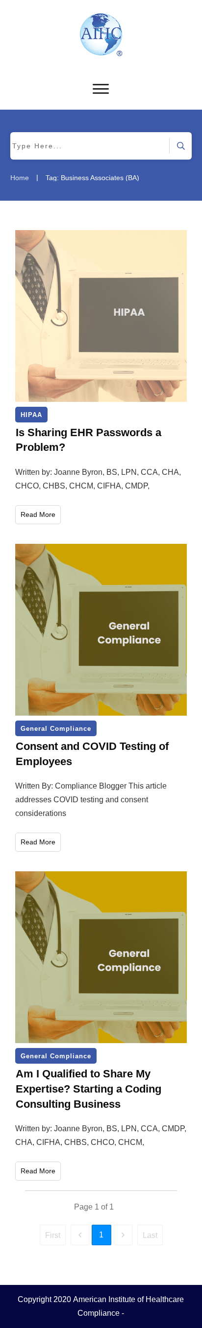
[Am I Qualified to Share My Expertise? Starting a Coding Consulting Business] (101, 957)
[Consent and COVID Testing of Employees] (101, 630)
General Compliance (56, 728)
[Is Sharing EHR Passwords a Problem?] (101, 316)
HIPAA (31, 415)
